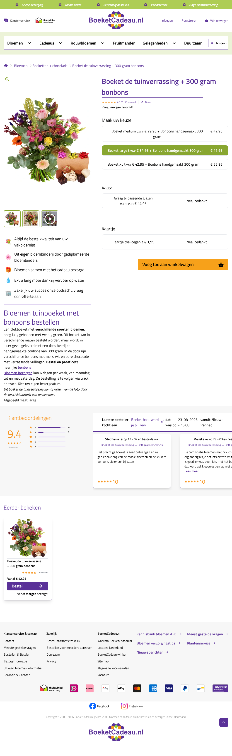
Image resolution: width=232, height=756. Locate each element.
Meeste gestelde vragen (20, 647)
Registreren (189, 20)
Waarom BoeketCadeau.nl (114, 640)
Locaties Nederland (110, 647)
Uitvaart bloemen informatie (22, 668)
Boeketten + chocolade (50, 65)
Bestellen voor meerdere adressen (69, 647)
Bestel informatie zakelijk (63, 640)
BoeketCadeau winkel (111, 654)
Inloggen (167, 20)
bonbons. (25, 367)
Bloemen (21, 65)
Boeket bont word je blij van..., (147, 422)
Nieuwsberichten (150, 652)
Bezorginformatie (15, 661)
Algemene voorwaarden (113, 668)
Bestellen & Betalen (17, 654)
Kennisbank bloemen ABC (157, 634)
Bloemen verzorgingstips (156, 643)
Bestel (17, 586)
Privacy (51, 661)
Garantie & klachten (17, 674)
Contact (9, 640)
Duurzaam (53, 654)
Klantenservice (198, 643)
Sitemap (103, 661)
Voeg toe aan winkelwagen (168, 264)
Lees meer (191, 471)
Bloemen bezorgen (18, 373)
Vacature (103, 674)
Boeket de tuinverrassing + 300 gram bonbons (108, 65)
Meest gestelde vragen (205, 634)
